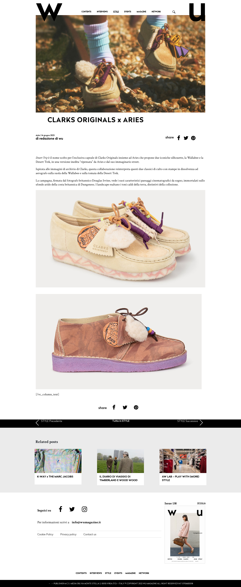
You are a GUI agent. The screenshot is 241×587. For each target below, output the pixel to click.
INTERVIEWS (102, 12)
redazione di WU (51, 138)
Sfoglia (201, 503)
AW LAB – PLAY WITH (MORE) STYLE (180, 478)
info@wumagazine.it (86, 522)
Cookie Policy (45, 534)
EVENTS (127, 12)
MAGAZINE (141, 12)
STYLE (116, 12)
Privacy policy (68, 534)
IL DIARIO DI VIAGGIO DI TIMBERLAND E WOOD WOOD (119, 478)
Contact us (89, 534)
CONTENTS (86, 12)
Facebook (178, 139)
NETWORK (156, 12)
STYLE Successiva (187, 420)
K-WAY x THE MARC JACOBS (55, 476)
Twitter (186, 139)
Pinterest (193, 139)
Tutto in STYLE (121, 421)
